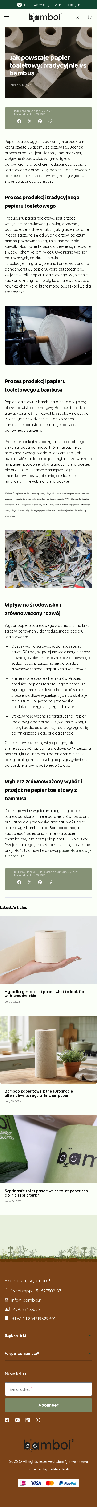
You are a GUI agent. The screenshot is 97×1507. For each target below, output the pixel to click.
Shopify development (72, 1462)
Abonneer (49, 1405)
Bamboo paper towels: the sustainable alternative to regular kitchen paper (39, 1093)
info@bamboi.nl (26, 1300)
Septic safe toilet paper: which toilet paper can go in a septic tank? (46, 1192)
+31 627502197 (47, 1291)
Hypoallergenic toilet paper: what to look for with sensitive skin (45, 993)
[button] (6, 17)
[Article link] (48, 962)
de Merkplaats (59, 1469)
